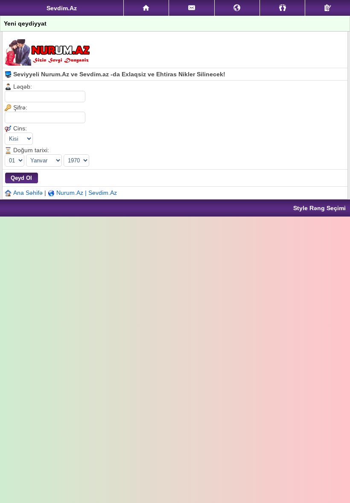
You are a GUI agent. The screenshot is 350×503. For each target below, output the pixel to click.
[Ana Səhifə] (146, 8)
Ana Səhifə (28, 192)
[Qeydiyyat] (327, 8)
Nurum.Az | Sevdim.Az (86, 192)
